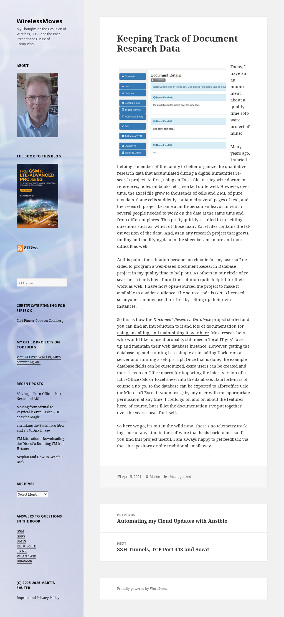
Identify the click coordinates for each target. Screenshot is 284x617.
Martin (155, 476)
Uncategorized (179, 476)
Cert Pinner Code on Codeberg (40, 320)
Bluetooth (24, 561)
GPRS (21, 536)
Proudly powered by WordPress (142, 588)
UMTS (21, 541)
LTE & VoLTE (26, 546)
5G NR (22, 551)
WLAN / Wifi (26, 556)
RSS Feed (31, 247)
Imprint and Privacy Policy (38, 597)
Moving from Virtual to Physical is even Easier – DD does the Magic (38, 412)
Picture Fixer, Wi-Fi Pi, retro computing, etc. (39, 359)
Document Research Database (207, 266)
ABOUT (23, 65)
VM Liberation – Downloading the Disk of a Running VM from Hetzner (41, 443)
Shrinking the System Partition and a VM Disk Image (41, 428)
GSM (20, 531)
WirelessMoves (39, 21)
